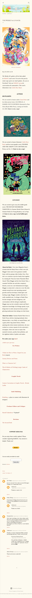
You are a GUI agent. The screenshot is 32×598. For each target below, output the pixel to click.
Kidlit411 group (18, 83)
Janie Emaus (10, 551)
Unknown (13, 486)
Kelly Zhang (10, 497)
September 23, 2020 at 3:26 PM (21, 551)
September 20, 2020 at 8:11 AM (20, 497)
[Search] (29, 2)
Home (4, 13)
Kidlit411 (6, 78)
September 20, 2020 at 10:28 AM (20, 516)
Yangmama (10, 516)
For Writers (16, 345)
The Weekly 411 (9, 473)
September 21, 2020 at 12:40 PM (19, 537)
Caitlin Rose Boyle (16, 67)
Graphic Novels (16, 376)
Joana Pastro (23, 99)
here (16, 339)
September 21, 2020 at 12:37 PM (19, 530)
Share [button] (3, 471)
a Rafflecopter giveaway (8, 342)
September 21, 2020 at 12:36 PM (19, 488)
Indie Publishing (16, 391)
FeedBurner (8, 464)
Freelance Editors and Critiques (16, 406)
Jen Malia (9, 480)
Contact (9, 13)
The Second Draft (7, 422)
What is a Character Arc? (9, 363)
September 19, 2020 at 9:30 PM (19, 480)
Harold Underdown (7, 412)
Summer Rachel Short (17, 536)
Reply (8, 494)
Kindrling (5, 397)
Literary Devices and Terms (10, 358)
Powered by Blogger (17, 588)
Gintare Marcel (20, 591)
